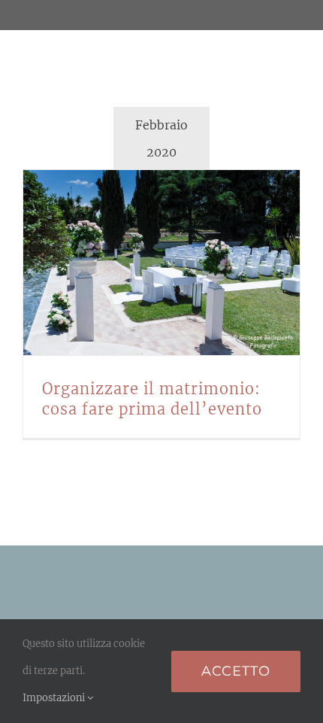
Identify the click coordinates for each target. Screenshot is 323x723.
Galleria (180, 262)
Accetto (235, 671)
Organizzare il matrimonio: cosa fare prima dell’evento (143, 262)
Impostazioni (55, 697)
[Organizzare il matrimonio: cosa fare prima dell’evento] (161, 262)
